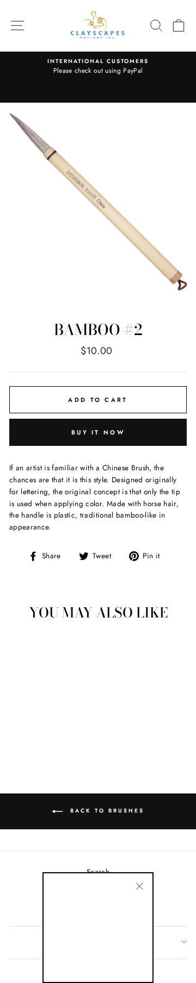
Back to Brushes (105, 810)
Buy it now (98, 432)
